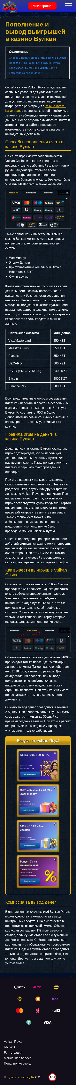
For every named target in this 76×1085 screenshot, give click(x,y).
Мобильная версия (17, 1058)
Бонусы (9, 1047)
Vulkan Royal (13, 1041)
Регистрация (42, 6)
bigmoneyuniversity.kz (20, 1077)
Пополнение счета (17, 1063)
